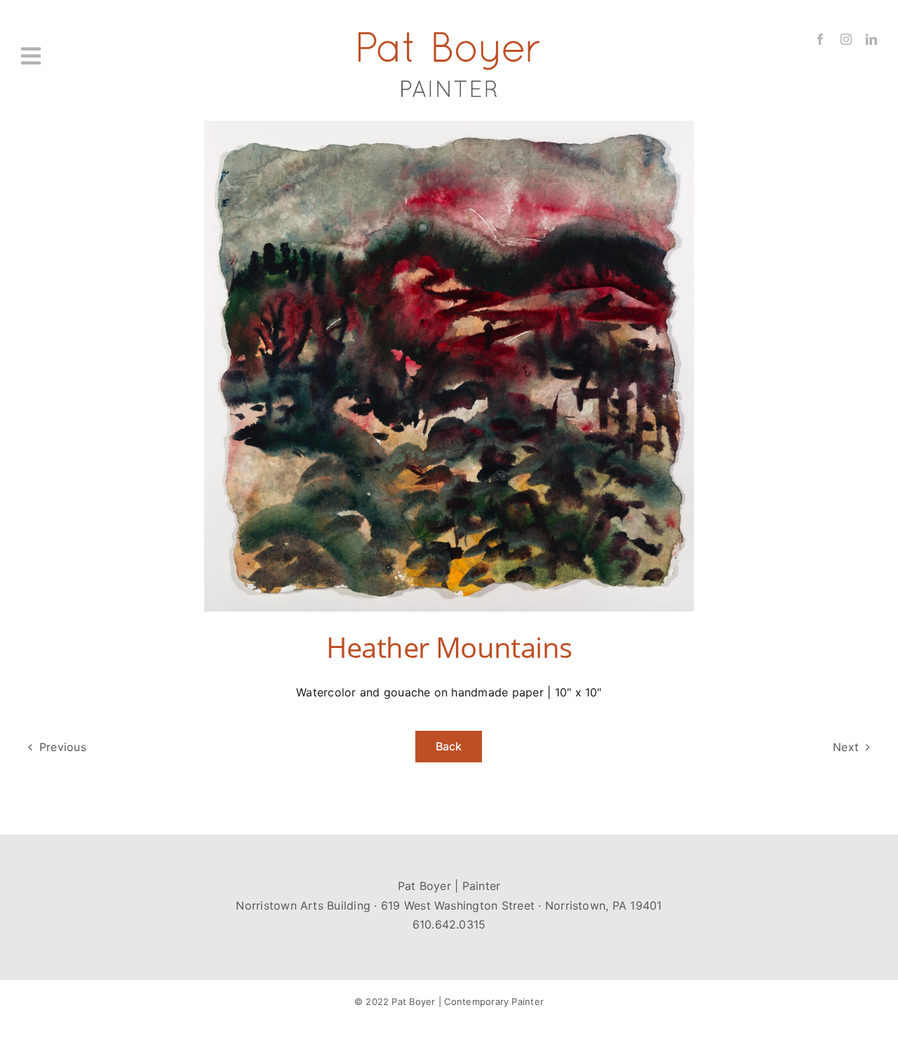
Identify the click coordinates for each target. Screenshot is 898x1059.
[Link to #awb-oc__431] (89, 56)
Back (449, 746)
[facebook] (820, 39)
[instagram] (846, 39)
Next (846, 747)
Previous (62, 747)
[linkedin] (871, 39)
